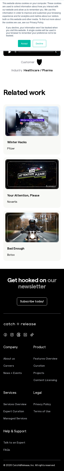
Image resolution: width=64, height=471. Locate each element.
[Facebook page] (5, 335)
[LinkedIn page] (25, 335)
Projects (38, 372)
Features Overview (45, 358)
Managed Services (15, 418)
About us (9, 358)
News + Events (12, 372)
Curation (39, 365)
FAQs (6, 449)
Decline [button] (39, 43)
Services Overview (14, 404)
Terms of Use (41, 411)
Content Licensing (45, 380)
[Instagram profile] (12, 335)
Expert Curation (13, 411)
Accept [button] (24, 43)
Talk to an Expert (14, 442)
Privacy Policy (42, 404)
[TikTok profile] (32, 335)
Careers (8, 365)
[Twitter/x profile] (19, 335)
